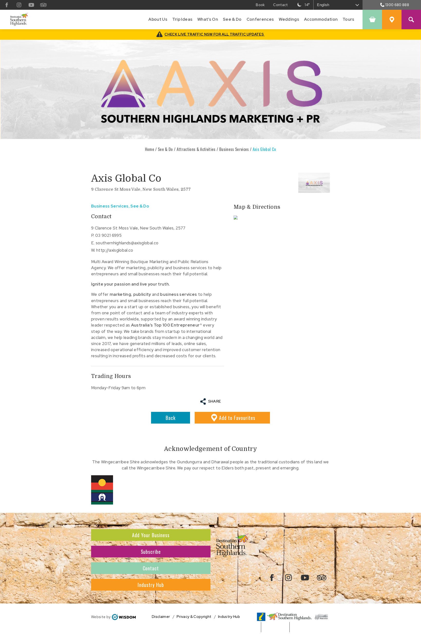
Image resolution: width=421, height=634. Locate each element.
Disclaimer (161, 616)
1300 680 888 (397, 4)
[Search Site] (411, 19)
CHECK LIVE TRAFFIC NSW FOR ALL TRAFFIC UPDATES (214, 34)
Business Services (234, 149)
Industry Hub (151, 584)
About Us (157, 19)
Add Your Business (151, 535)
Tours (348, 19)
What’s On (207, 19)
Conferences (260, 19)
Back (170, 417)
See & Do (232, 19)
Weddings (289, 19)
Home (149, 149)
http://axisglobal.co (114, 250)
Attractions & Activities (196, 149)
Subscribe (151, 551)
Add (237, 417)
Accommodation (321, 19)
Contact (151, 568)
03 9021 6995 (108, 235)
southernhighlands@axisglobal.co (127, 243)
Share (214, 401)
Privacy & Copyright (194, 616)
